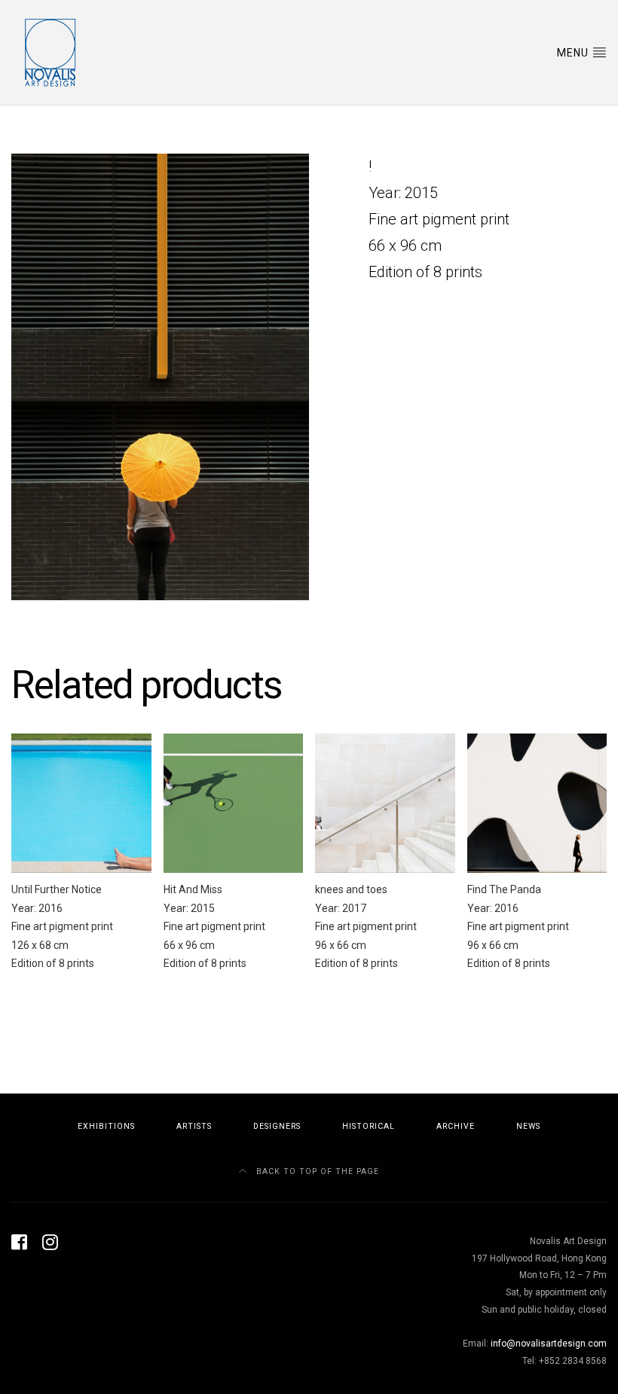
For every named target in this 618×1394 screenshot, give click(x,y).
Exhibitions (106, 1126)
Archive (455, 1126)
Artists (194, 1126)
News (528, 1126)
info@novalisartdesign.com (549, 1343)
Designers (277, 1126)
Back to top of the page (316, 1171)
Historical (368, 1126)
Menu (574, 53)
